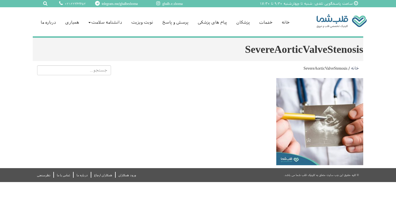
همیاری (72, 22)
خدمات (266, 22)
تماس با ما (63, 175)
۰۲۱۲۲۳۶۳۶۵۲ (75, 4)
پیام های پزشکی (212, 22)
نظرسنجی (43, 175)
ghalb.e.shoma (172, 4)
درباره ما (48, 22)
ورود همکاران (127, 175)
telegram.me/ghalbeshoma (119, 4)
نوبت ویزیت (142, 22)
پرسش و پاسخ (175, 22)
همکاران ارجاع (103, 175)
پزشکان (243, 22)
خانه (286, 22)
